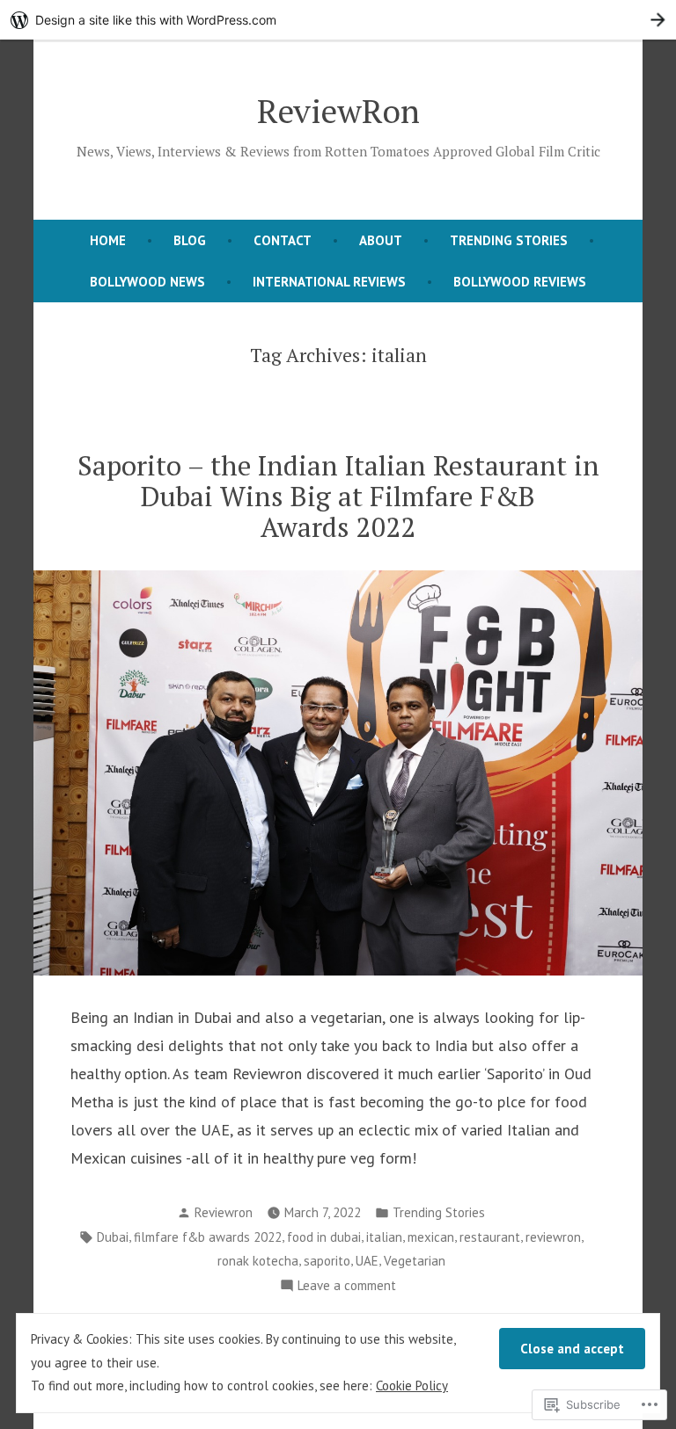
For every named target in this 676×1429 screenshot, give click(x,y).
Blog (189, 240)
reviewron (553, 1237)
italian (384, 1237)
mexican (431, 1237)
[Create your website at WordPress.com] (338, 20)
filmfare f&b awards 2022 (208, 1237)
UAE (367, 1260)
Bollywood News (147, 281)
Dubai (113, 1237)
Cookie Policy (412, 1385)
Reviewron (224, 1212)
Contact (283, 240)
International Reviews (329, 281)
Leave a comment (347, 1287)
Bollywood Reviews (519, 281)
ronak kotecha (257, 1260)
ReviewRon (338, 111)
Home (108, 240)
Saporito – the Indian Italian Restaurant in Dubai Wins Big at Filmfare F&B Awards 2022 (338, 496)
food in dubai (324, 1237)
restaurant (489, 1237)
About (380, 240)
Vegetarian (414, 1260)
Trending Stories (509, 240)
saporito (327, 1260)
